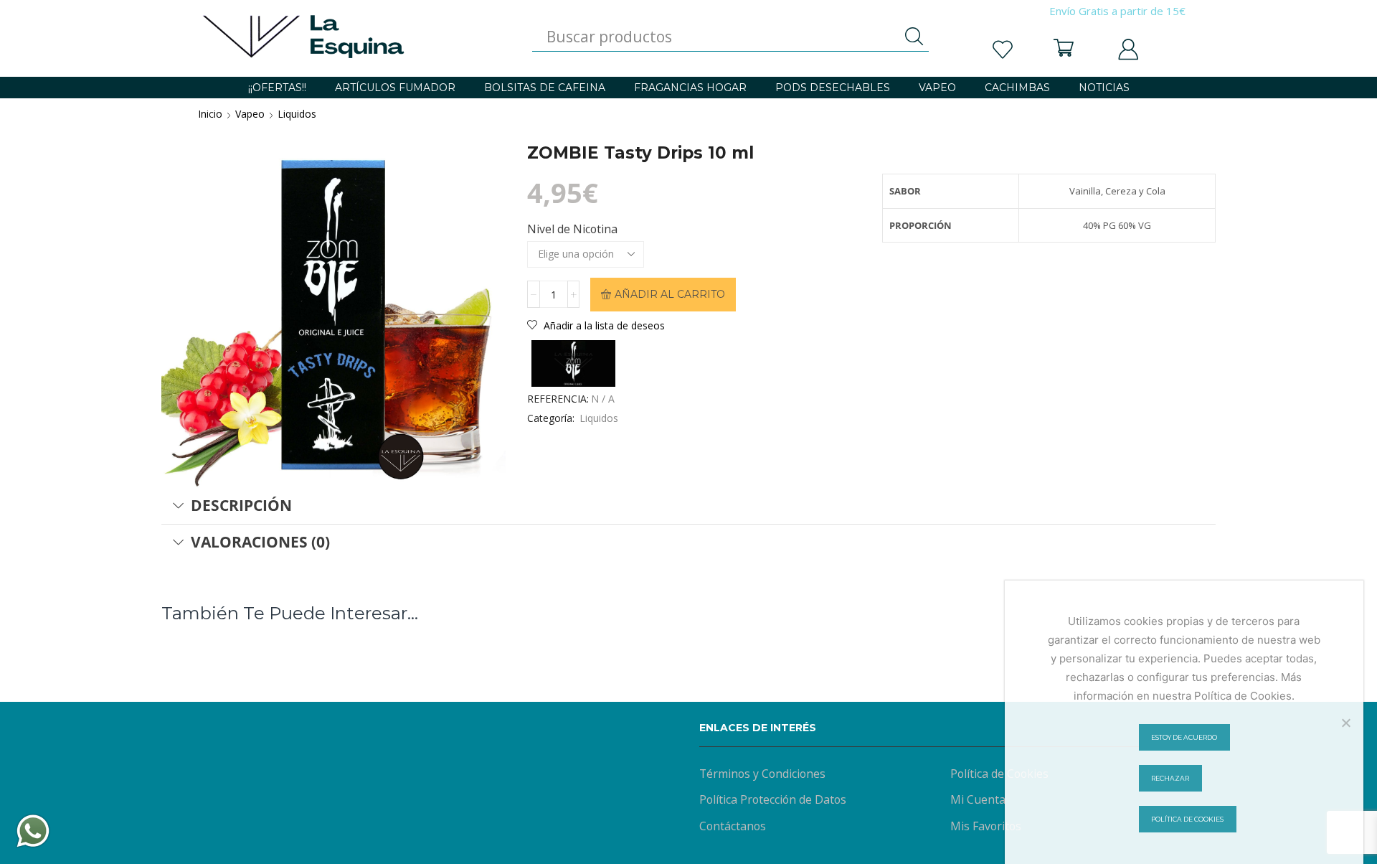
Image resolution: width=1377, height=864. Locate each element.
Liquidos (297, 114)
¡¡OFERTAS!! (277, 87)
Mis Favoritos (985, 826)
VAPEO (937, 87)
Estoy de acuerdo (1184, 737)
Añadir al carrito (670, 294)
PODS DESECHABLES (832, 87)
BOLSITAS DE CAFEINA (544, 87)
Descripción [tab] (241, 505)
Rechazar (1170, 778)
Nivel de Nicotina (572, 229)
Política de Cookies (999, 773)
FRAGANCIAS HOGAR (690, 87)
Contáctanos (732, 826)
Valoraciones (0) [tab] (260, 542)
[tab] (688, 506)
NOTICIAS (1104, 87)
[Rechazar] (1345, 722)
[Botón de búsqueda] (914, 36)
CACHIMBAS (1017, 87)
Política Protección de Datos (772, 799)
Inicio (210, 114)
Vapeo (250, 114)
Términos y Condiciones (762, 773)
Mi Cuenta (977, 799)
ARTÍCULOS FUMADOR (395, 87)
